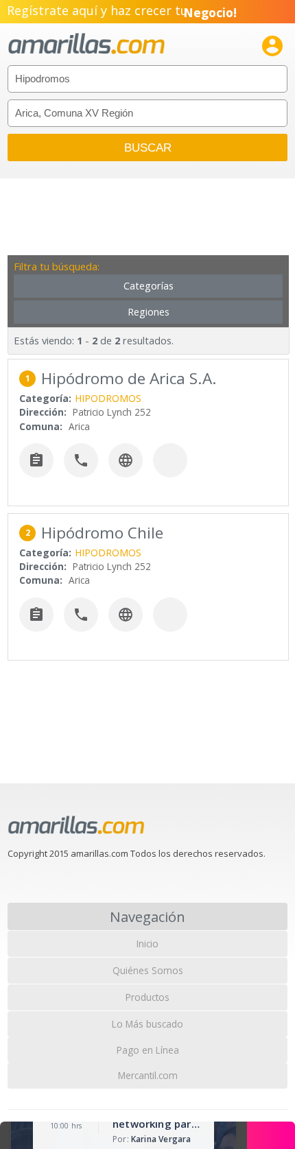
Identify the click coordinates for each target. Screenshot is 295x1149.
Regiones (148, 311)
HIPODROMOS (108, 398)
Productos (147, 997)
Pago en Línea (148, 1049)
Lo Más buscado (147, 1023)
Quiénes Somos (148, 970)
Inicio (147, 943)
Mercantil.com (148, 1075)
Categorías (148, 285)
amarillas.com (86, 44)
